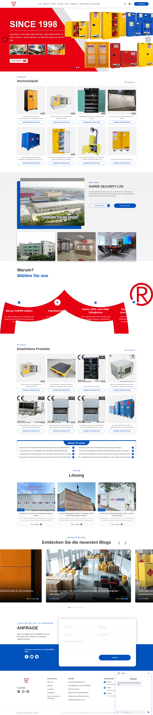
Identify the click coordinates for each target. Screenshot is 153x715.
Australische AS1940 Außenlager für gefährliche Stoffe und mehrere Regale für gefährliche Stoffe (122, 426)
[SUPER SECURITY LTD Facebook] (18, 691)
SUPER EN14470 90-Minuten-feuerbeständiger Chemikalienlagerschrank (31, 117)
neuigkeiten (74, 4)
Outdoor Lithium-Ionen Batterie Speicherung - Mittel (122, 117)
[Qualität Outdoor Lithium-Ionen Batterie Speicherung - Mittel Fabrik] (122, 100)
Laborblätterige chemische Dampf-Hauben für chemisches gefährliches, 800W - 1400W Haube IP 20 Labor (91, 426)
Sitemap (36, 713)
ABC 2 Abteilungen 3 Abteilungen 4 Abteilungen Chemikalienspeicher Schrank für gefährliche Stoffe (31, 158)
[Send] (148, 712)
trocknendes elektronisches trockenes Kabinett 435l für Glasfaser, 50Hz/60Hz (43, 452)
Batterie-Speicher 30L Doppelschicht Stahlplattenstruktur (61, 117)
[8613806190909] (31, 656)
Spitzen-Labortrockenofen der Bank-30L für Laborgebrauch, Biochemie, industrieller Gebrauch (122, 385)
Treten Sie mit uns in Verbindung (53, 697)
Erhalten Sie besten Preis (31, 122)
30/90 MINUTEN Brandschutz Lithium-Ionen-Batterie (91, 117)
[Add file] (118, 712)
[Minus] (149, 673)
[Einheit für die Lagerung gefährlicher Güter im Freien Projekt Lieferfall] (117, 496)
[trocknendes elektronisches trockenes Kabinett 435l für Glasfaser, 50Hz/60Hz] (73, 453)
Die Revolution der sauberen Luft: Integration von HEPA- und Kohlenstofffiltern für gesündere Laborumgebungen (91, 158)
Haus (40, 4)
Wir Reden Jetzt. (125, 205)
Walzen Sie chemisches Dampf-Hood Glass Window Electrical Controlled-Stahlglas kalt (61, 426)
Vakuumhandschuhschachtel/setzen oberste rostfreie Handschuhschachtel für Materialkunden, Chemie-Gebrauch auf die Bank (31, 426)
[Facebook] (26, 656)
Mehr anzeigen (35, 524)
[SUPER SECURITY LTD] (14, 4)
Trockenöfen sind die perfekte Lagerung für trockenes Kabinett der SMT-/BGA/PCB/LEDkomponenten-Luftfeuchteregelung (45, 449)
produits (53, 4)
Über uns (46, 4)
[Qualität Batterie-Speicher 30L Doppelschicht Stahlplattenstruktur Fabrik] (61, 100)
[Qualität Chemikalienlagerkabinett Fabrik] (76, 71)
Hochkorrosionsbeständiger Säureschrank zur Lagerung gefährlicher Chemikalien (61, 158)
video (67, 4)
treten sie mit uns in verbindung (89, 4)
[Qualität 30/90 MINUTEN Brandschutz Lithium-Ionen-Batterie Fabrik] (92, 100)
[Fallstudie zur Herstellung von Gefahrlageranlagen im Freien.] (36, 496)
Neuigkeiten (51, 692)
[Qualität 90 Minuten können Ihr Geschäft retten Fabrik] (122, 141)
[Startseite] (26, 682)
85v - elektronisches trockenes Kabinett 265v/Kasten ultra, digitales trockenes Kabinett (105, 449)
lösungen (60, 4)
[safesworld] (36, 656)
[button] (74, 67)
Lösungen (50, 689)
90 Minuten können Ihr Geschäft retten (122, 159)
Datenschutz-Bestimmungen (25, 713)
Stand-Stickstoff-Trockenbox (92, 386)
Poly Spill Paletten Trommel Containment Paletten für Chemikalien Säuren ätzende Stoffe (61, 385)
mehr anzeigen (130, 82)
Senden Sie (115, 658)
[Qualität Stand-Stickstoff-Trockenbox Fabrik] (92, 368)
